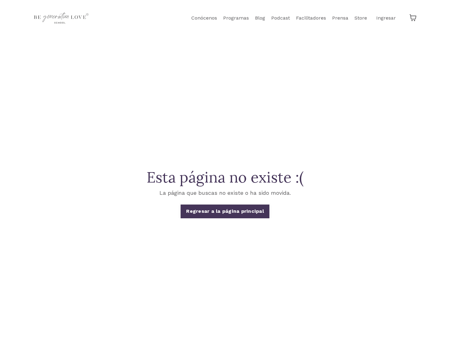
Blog (260, 18)
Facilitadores (311, 18)
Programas (236, 18)
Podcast (280, 18)
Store (360, 18)
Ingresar (386, 18)
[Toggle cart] (413, 18)
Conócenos (204, 18)
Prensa (340, 18)
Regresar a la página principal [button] (225, 211)
